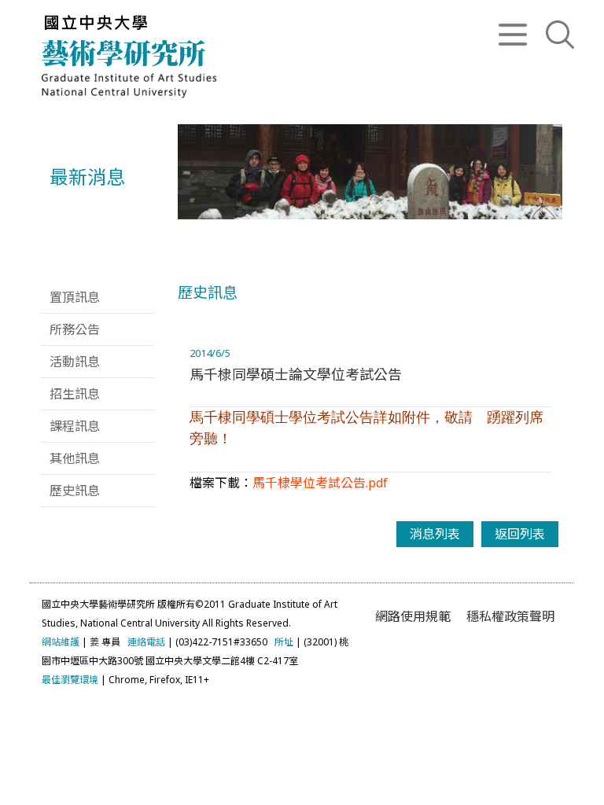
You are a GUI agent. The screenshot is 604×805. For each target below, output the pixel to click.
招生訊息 (75, 393)
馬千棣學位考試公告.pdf (320, 482)
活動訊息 (75, 361)
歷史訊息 (75, 490)
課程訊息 (75, 426)
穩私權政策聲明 (510, 616)
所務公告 (75, 329)
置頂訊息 (75, 297)
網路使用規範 (413, 616)
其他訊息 (75, 458)
